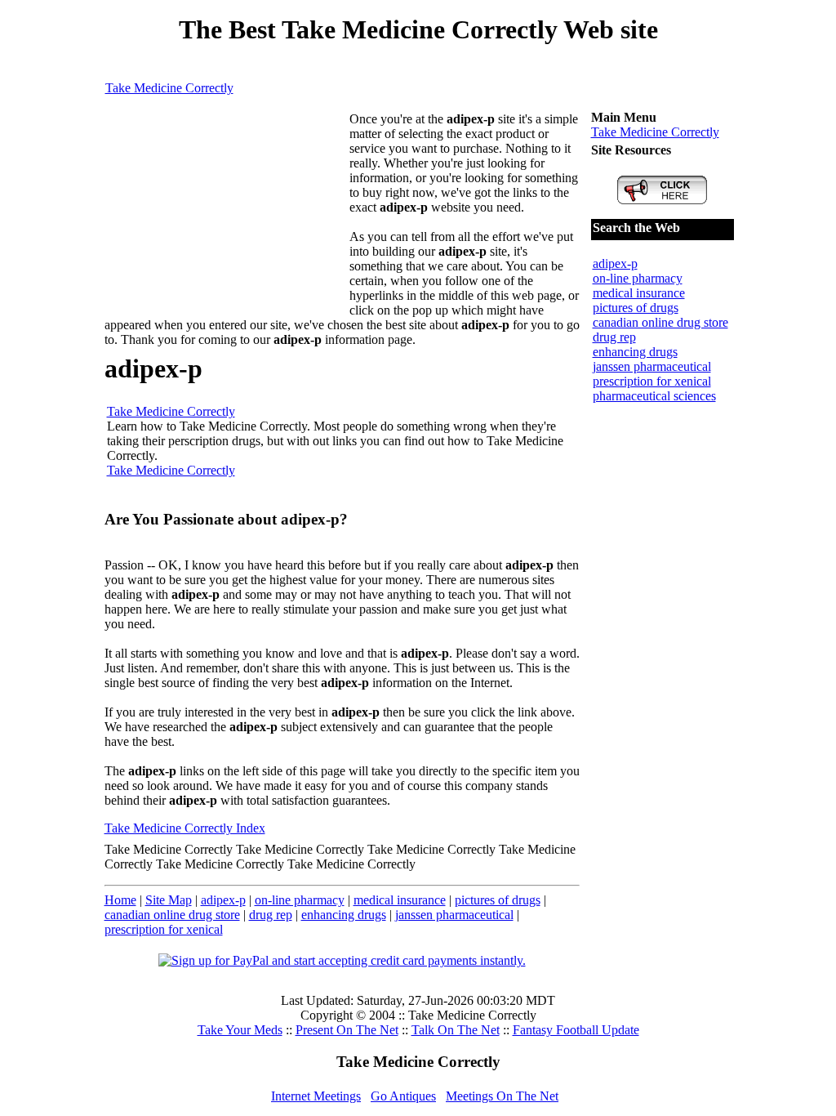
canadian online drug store (172, 915)
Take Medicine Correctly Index (184, 828)
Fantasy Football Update (576, 1030)
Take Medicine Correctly (169, 88)
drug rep (270, 915)
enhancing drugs (343, 915)
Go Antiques (403, 1096)
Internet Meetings (316, 1096)
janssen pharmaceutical (454, 915)
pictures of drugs (497, 900)
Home (120, 900)
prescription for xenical (163, 929)
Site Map (168, 900)
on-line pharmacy (300, 900)
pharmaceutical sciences (654, 396)
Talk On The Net (455, 1030)
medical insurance (400, 900)
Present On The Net (347, 1030)
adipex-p (223, 900)
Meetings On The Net (502, 1096)
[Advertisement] (226, 214)
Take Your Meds (240, 1030)
